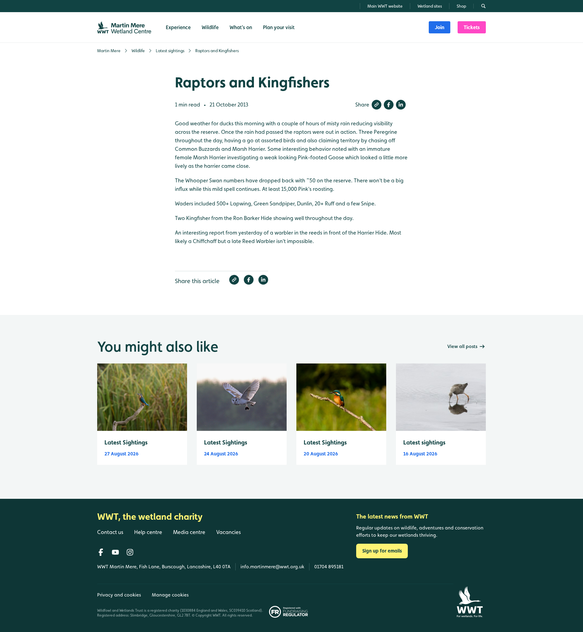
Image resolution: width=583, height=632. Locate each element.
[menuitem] (439, 27)
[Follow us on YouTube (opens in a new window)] (115, 552)
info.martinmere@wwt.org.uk (272, 566)
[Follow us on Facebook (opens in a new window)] (100, 552)
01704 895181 (328, 566)
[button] (376, 105)
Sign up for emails (382, 551)
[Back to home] (469, 602)
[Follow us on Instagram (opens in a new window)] (130, 552)
